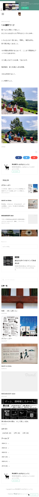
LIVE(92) (3, 146)
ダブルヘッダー (6, 185)
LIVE (26, 433)
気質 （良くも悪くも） (9, 311)
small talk (6, 433)
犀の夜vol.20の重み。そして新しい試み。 (15, 421)
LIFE (17, 433)
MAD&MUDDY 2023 (7, 216)
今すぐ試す (25, 8)
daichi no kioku (6, 200)
